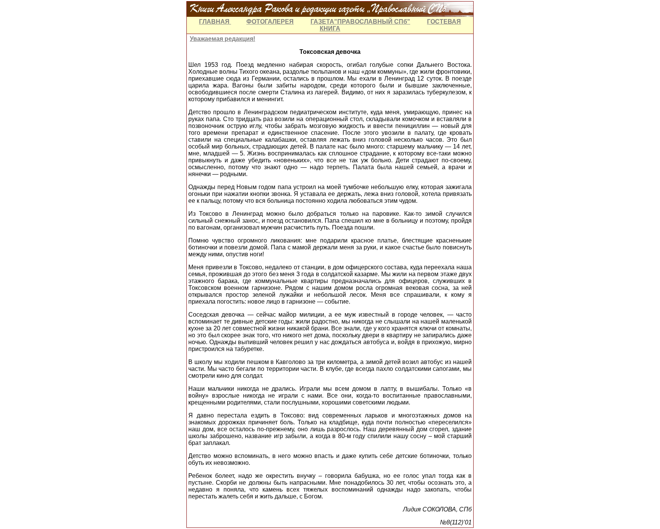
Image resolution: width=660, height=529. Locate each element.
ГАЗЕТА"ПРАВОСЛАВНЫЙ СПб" (360, 21)
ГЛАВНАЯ (215, 21)
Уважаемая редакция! (222, 39)
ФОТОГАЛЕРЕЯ (270, 21)
